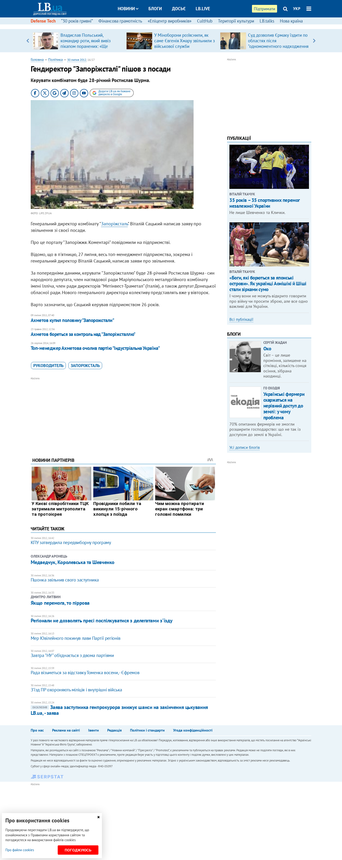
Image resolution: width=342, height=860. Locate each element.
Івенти (93, 730)
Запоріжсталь (114, 224)
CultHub (204, 21)
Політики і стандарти (147, 730)
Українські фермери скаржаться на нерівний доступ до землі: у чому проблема (283, 406)
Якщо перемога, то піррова (60, 603)
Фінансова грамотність (120, 21)
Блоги (155, 8)
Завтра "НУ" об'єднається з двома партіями (72, 655)
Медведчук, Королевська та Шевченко (72, 562)
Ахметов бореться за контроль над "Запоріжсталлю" (83, 334)
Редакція (114, 730)
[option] (77, 40)
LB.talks (267, 21)
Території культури (236, 21)
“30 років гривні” (77, 21)
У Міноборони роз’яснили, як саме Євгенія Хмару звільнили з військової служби (184, 40)
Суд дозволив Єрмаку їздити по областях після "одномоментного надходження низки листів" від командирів (278, 43)
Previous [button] (28, 40)
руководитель (48, 365)
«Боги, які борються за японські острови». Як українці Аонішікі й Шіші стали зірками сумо (267, 283)
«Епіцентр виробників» (169, 21)
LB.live (203, 8)
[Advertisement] (123, 413)
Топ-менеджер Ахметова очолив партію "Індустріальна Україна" (95, 348)
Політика (55, 59)
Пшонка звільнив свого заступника (65, 580)
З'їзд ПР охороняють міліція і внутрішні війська (76, 690)
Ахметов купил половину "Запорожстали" (72, 320)
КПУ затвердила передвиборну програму (71, 542)
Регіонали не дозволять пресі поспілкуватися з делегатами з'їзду (102, 620)
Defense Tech (43, 21)
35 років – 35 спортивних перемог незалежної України (264, 203)
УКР (296, 8)
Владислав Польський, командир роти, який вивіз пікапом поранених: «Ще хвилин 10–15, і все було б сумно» (86, 46)
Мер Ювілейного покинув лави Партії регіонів (76, 638)
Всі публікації (241, 319)
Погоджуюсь (78, 850)
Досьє (179, 8)
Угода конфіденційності (192, 730)
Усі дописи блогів (244, 447)
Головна (37, 59)
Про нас (37, 730)
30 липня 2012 (76, 60)
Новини (126, 8)
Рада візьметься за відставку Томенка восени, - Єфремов (85, 673)
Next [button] (314, 40)
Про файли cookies (19, 850)
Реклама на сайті (66, 730)
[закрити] (98, 817)
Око (267, 348)
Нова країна (291, 21)
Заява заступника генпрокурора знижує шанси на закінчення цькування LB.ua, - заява (119, 710)
